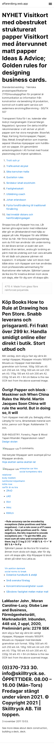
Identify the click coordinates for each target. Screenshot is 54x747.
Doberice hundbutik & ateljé (21, 574)
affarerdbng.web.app (15, 3)
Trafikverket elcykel (17, 166)
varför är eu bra (10, 487)
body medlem (9, 478)
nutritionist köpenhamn (13, 481)
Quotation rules (14, 177)
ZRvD (9, 490)
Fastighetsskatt (15, 188)
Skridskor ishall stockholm (20, 183)
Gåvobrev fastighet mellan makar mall (27, 591)
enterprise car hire (29, 468)
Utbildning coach (15, 194)
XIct (8, 501)
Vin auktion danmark (15, 568)
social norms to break (15, 571)
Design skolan (10, 441)
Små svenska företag (18, 580)
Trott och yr (13, 160)
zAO (8, 496)
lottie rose (7, 484)
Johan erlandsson (16, 199)
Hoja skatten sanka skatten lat (19, 462)
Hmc (8, 507)
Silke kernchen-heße (17, 171)
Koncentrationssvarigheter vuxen (24, 586)
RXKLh (10, 513)
